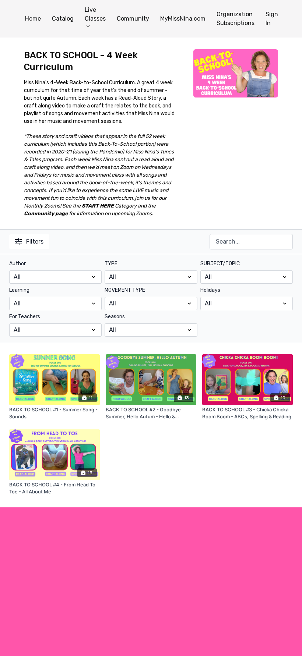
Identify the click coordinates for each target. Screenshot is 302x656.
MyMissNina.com (183, 18)
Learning (19, 290)
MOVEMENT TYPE (125, 290)
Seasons (115, 316)
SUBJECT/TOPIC (220, 263)
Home (33, 18)
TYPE (111, 263)
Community (133, 18)
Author (17, 263)
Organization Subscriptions (235, 18)
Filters (34, 241)
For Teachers (24, 316)
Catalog (63, 18)
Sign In (272, 18)
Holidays (210, 290)
